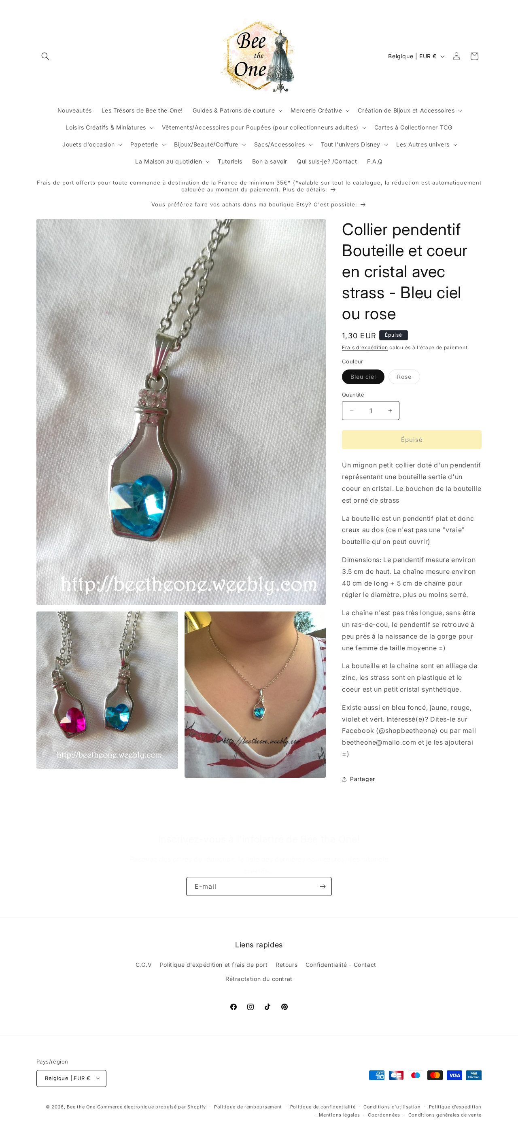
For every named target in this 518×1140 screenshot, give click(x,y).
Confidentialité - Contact (341, 964)
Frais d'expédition (365, 347)
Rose (408, 378)
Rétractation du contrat (259, 979)
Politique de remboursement (248, 1106)
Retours (286, 964)
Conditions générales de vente (445, 1114)
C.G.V (144, 964)
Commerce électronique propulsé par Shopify (151, 1106)
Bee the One (81, 1106)
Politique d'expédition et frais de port (213, 964)
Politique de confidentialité (323, 1106)
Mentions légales (339, 1114)
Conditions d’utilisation (392, 1106)
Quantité (353, 394)
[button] (45, 56)
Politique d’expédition (455, 1106)
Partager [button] (362, 779)
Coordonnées (384, 1114)
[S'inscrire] (322, 886)
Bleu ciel (367, 378)
